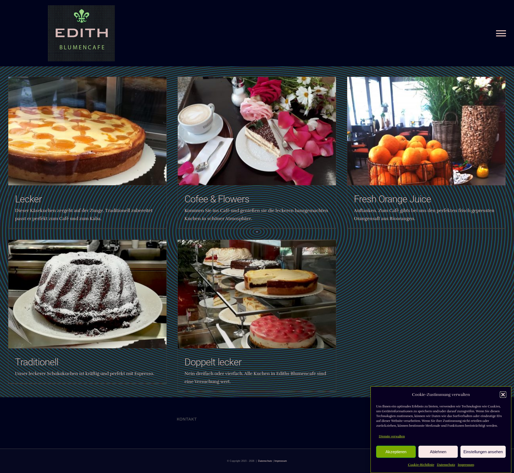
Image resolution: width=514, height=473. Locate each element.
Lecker (28, 199)
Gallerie (257, 131)
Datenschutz (446, 465)
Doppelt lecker (212, 362)
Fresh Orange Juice (392, 199)
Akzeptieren (396, 451)
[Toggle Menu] (501, 33)
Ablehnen (438, 451)
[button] (503, 394)
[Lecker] (87, 131)
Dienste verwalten (392, 436)
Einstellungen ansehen (483, 451)
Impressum (466, 465)
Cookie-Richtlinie (421, 465)
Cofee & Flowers (216, 199)
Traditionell (36, 362)
